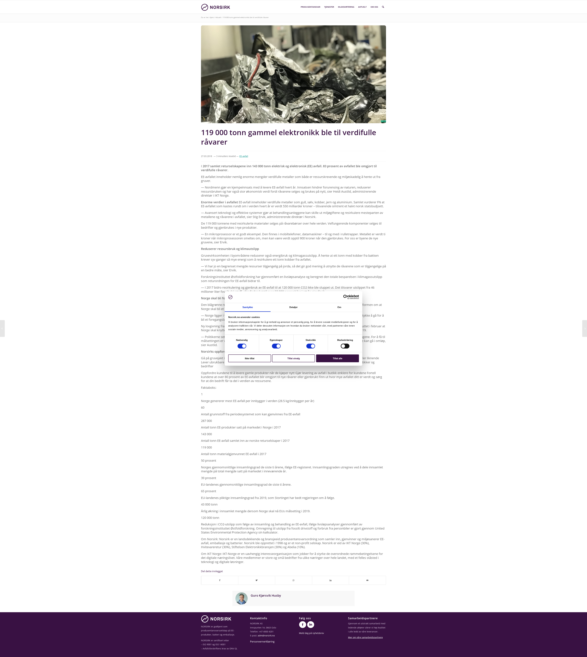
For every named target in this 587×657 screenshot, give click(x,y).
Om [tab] (339, 307)
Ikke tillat (249, 358)
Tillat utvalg (293, 358)
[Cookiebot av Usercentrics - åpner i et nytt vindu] (345, 297)
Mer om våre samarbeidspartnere (365, 637)
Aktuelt (218, 17)
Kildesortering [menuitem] (346, 7)
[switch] (276, 346)
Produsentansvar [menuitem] (310, 7)
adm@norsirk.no (266, 635)
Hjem (212, 17)
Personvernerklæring (262, 641)
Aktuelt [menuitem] (362, 7)
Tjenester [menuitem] (329, 7)
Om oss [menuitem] (374, 7)
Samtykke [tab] (247, 307)
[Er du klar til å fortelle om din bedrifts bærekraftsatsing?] (584, 328)
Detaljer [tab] (293, 307)
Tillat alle (337, 358)
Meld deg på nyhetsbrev (311, 633)
